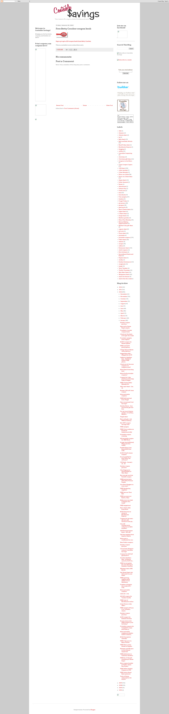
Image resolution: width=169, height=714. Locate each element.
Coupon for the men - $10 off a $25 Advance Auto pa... (127, 520)
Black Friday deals (124, 145)
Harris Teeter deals (125, 209)
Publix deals (122, 239)
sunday (121, 259)
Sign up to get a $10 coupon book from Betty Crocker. (73, 41)
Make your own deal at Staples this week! (126, 501)
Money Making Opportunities (123, 222)
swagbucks (122, 264)
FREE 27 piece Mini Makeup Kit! (126, 383)
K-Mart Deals (123, 213)
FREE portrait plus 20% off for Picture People (126, 481)
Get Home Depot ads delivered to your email (126, 574)
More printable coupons (125, 395)
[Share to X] (73, 50)
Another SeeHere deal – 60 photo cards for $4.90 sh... (126, 559)
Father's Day (122, 188)
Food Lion (122, 190)
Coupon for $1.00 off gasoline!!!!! (126, 554)
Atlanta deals (123, 135)
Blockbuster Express (125, 147)
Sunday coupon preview (125, 323)
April (122, 313)
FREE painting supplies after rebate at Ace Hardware (125, 580)
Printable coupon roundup (125, 435)
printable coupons (124, 237)
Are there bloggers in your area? (126, 485)
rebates (121, 241)
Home (85, 105)
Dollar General (123, 182)
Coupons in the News (125, 161)
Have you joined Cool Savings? (127, 402)
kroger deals (122, 215)
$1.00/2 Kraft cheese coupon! (126, 453)
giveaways (122, 203)
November (124, 296)
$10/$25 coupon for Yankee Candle (126, 597)
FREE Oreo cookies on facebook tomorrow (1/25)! (127, 431)
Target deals (124, 416)
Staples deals (123, 257)
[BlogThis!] (71, 50)
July (122, 306)
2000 (120, 687)
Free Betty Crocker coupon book (126, 331)
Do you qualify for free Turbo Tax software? (125, 458)
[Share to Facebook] (74, 50)
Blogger (93, 709)
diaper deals (122, 180)
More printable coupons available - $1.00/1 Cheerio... (127, 633)
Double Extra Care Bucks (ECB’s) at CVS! (126, 449)
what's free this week (125, 278)
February (124, 318)
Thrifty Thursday (124, 270)
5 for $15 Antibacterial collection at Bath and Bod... (126, 526)
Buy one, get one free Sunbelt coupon (126, 476)
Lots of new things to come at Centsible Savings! (126, 550)
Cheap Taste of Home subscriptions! (126, 350)
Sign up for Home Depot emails (125, 327)
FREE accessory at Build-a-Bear (125, 497)
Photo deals (122, 233)
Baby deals (122, 139)
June (122, 308)
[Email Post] (66, 49)
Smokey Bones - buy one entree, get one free (126, 407)
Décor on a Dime (124, 174)
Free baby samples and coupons (126, 338)
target (120, 266)
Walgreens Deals (124, 274)
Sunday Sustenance (125, 262)
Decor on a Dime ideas (125, 176)
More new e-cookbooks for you (126, 539)
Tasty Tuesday (123, 268)
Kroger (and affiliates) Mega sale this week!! (127, 444)
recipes (121, 243)
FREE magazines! (125, 505)
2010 (120, 292)
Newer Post (59, 105)
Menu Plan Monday (125, 220)
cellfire (121, 151)
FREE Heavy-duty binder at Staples (126, 645)
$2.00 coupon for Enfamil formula (126, 617)
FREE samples (124, 426)
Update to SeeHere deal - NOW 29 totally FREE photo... (126, 360)
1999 (120, 690)
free (120, 192)
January (123, 320)
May (122, 311)
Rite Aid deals (123, 252)
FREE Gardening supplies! (125, 489)
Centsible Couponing (125, 153)
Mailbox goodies (124, 217)
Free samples (123, 197)
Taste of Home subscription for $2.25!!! (126, 678)
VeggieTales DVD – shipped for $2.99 (126, 354)
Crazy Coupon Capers (125, 164)
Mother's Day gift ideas (126, 225)
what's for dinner (124, 276)
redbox (121, 246)
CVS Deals (122, 168)
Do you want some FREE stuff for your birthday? (126, 622)
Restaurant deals (124, 248)
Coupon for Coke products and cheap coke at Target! (127, 379)
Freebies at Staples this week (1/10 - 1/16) (126, 586)
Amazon (121, 133)
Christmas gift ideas (125, 159)
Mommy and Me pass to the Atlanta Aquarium (126, 650)
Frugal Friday (123, 201)
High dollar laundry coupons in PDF (126, 669)
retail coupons (123, 250)
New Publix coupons (126, 542)
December (124, 294)
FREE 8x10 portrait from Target (126, 399)
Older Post (109, 105)
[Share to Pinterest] (76, 50)
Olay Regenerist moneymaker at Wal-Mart (125, 471)
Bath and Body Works (125, 141)
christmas (122, 157)
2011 (120, 289)
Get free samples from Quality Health (127, 535)
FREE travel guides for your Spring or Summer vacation (126, 564)
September (124, 301)
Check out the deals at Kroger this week (127, 334)
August (123, 303)
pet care (121, 231)
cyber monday (123, 170)
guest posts (122, 207)
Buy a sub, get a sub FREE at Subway (126, 419)
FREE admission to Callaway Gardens (126, 654)
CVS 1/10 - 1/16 (124, 593)
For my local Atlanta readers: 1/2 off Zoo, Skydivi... (126, 413)
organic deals (123, 229)
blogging (121, 149)
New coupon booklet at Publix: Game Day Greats (126, 664)
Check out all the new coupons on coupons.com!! (127, 366)
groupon (121, 205)
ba (119, 137)
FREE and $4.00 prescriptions (125, 346)
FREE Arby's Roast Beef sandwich (126, 673)
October (123, 299)
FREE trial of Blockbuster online (126, 600)
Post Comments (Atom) (71, 108)
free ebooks (122, 194)
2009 (120, 683)
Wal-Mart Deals (124, 272)
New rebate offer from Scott (125, 508)
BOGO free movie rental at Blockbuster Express (125, 514)
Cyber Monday (123, 172)
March (123, 315)
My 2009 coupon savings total (125, 423)
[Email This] (69, 50)
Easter (121, 184)
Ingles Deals (122, 211)
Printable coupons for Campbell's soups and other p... (127, 628)
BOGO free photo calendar (125, 637)
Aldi (120, 131)
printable (122, 235)
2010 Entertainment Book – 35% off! (126, 531)
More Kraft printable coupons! (126, 374)
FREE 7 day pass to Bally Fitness (126, 641)
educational (122, 186)
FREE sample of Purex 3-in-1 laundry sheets (127, 609)
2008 (120, 685)
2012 (120, 287)
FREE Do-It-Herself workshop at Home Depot (126, 659)
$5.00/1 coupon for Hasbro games (126, 342)
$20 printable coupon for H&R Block (127, 439)
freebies (121, 199)
